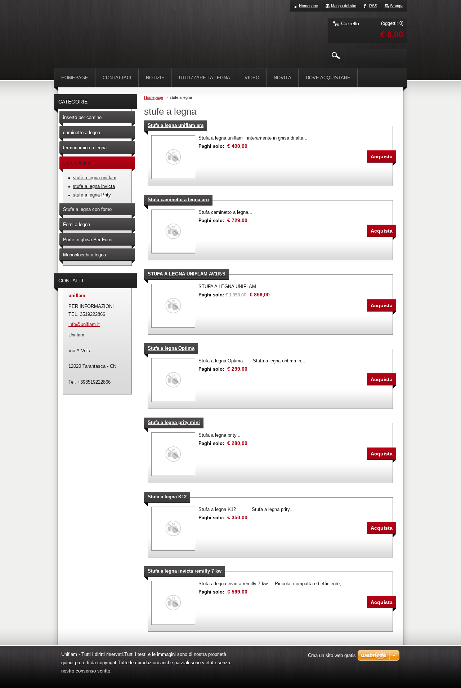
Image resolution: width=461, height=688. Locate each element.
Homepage (153, 97)
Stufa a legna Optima (171, 348)
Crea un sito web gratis (332, 655)
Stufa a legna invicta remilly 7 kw (184, 571)
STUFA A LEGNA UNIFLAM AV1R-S (186, 274)
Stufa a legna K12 (167, 496)
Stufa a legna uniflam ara (175, 125)
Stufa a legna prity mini (174, 422)
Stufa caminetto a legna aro (178, 199)
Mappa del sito (343, 6)
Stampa (396, 6)
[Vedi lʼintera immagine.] (173, 157)
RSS (373, 6)
